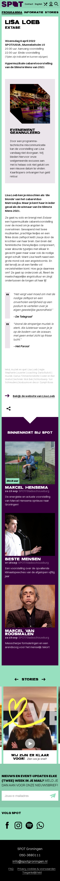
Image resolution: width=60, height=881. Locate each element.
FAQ (11, 868)
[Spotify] (29, 825)
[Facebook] (7, 825)
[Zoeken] (56, 5)
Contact (29, 4)
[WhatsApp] (40, 825)
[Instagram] (18, 825)
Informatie (33, 12)
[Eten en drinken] (46, 5)
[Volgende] (44, 679)
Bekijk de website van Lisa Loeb (34, 396)
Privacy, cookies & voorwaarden (37, 868)
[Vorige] (16, 679)
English (38, 4)
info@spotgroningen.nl (30, 861)
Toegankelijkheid (32, 872)
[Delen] (8, 408)
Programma (12, 12)
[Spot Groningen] (12, 4)
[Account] (51, 5)
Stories (51, 12)
